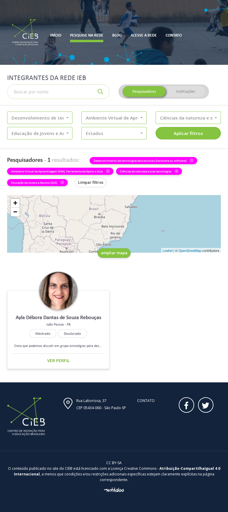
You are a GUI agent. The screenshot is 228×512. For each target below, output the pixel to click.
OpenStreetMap (189, 250)
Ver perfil (58, 360)
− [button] (15, 212)
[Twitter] (205, 405)
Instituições (185, 91)
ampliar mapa (114, 252)
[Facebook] (186, 405)
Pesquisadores (144, 91)
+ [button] (15, 203)
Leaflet (167, 250)
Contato (146, 400)
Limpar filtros (90, 182)
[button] (39, 117)
